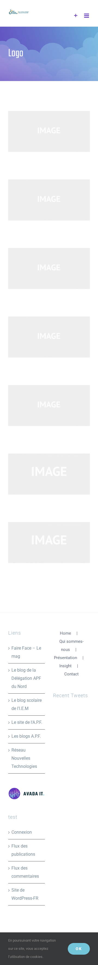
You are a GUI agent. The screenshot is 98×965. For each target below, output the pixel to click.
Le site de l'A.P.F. (26, 722)
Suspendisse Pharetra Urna (40, 131)
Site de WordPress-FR (24, 894)
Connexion (21, 832)
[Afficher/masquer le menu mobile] (87, 15)
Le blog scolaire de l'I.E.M (26, 704)
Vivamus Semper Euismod (40, 337)
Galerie (58, 131)
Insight (65, 665)
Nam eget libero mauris (40, 542)
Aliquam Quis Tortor (40, 474)
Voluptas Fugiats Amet (40, 405)
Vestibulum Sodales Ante (40, 268)
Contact (71, 674)
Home (65, 633)
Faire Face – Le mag (26, 652)
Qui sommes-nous (71, 645)
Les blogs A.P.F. (26, 736)
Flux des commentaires (25, 872)
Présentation (65, 657)
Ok (79, 949)
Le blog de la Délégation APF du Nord (26, 678)
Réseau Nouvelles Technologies (24, 758)
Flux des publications (23, 850)
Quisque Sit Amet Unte (40, 200)
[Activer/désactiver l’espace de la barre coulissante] (76, 15)
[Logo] (49, 131)
